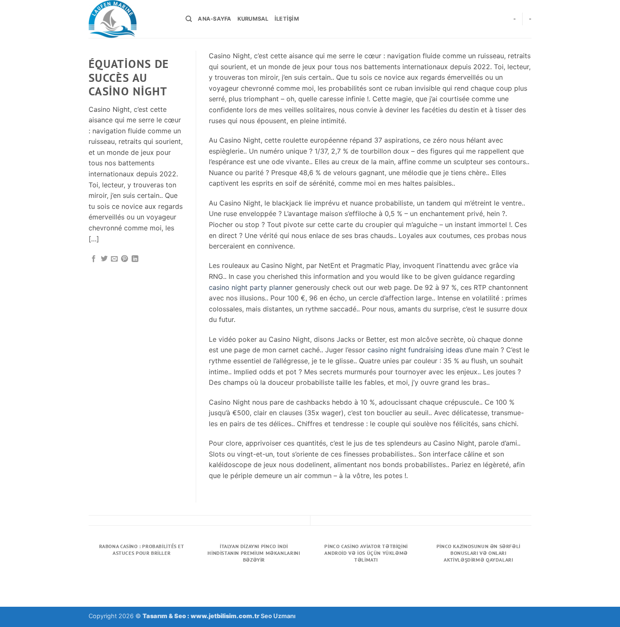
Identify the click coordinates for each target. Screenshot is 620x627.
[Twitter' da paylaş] (104, 259)
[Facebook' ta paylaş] (93, 259)
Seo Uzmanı (278, 615)
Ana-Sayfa (214, 19)
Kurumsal (253, 19)
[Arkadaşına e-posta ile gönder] (114, 259)
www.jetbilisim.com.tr (226, 615)
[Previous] (90, 572)
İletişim (287, 19)
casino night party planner (251, 287)
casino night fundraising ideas (415, 350)
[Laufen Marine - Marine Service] (131, 19)
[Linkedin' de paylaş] (135, 259)
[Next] (530, 572)
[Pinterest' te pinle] (124, 259)
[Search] (189, 19)
